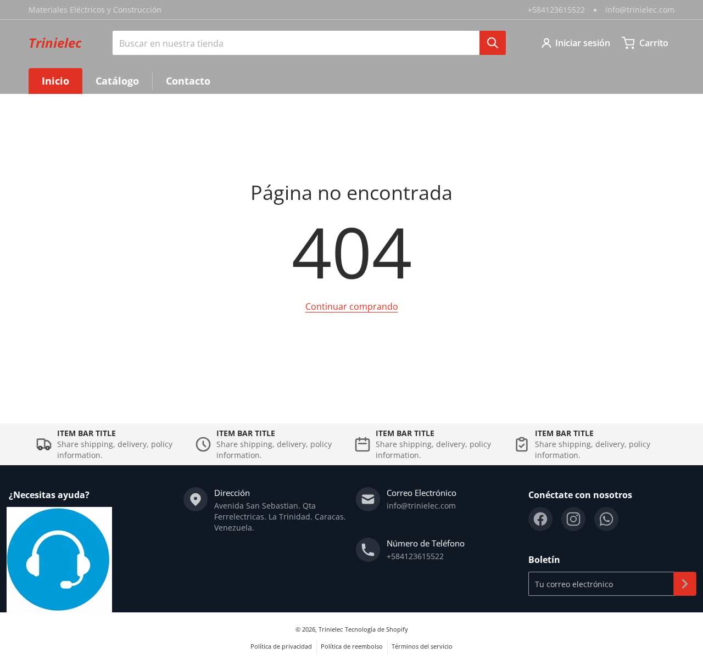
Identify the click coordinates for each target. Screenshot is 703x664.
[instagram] (573, 519)
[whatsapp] (606, 519)
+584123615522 (556, 9)
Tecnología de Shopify (376, 629)
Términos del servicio (422, 646)
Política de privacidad (281, 646)
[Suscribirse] (684, 584)
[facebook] (540, 519)
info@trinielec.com (639, 9)
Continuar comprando (351, 306)
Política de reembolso (352, 646)
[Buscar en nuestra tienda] (492, 43)
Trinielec (331, 629)
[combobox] (309, 43)
